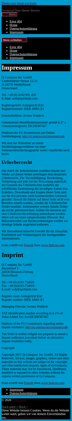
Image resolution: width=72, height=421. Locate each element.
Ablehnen (17, 417)
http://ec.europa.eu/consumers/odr (43, 136)
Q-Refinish (19, 400)
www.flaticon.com (52, 245)
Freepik (28, 245)
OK (9, 417)
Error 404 (16, 21)
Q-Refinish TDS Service (17, 7)
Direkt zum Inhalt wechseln (19, 3)
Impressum (16, 32)
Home (13, 25)
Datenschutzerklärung (23, 28)
